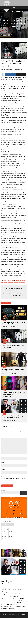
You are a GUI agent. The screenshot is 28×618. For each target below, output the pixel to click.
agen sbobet (24, 579)
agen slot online (7, 581)
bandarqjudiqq (11, 280)
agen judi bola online (9, 579)
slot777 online (22, 600)
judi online (5, 589)
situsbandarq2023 (12, 282)
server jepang (15, 593)
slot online (5, 604)
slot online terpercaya (20, 606)
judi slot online (19, 589)
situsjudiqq (18, 282)
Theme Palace (16, 616)
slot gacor (3, 602)
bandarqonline (18, 280)
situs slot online (14, 596)
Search (3, 490)
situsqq (23, 282)
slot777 (23, 599)
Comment (4, 436)
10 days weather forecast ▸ (14, 517)
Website (3, 469)
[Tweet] (21, 74)
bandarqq (21, 93)
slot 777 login (15, 600)
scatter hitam (5, 593)
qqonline (5, 282)
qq (2, 282)
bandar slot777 (17, 585)
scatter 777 (19, 591)
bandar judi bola (19, 583)
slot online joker (14, 604)
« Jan (13, 543)
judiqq (23, 280)
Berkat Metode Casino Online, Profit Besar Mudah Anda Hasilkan (13, 323)
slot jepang (17, 602)
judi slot (12, 589)
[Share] (10, 74)
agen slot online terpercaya (8, 583)
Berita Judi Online (10, 278)
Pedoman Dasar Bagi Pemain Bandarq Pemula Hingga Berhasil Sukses (12, 416)
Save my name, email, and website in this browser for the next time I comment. (13, 479)
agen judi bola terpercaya (17, 579)
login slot (3, 591)
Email (3, 462)
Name (3, 455)
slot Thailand (12, 608)
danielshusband (9, 69)
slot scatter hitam (5, 608)
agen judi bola (3, 579)
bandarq (5, 280)
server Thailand (4, 594)
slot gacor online (9, 602)
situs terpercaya (16, 598)
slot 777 (3, 600)
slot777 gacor (9, 600)
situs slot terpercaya (6, 598)
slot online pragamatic (7, 606)
